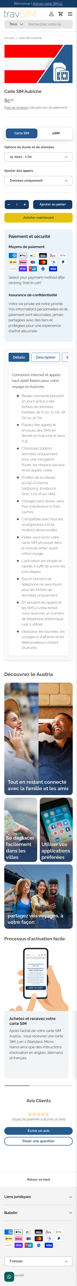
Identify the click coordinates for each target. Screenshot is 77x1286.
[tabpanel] (38, 510)
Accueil (9, 38)
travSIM (19, 1275)
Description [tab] (45, 357)
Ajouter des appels (18, 171)
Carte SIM (21, 133)
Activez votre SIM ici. (48, 4)
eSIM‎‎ (56, 133)
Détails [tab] (19, 357)
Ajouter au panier (53, 204)
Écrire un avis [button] (39, 1131)
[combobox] (38, 24)
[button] (60, 14)
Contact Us (9, 1277)
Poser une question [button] (38, 1141)
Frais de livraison (16, 107)
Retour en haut (38, 1179)
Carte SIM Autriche (30, 38)
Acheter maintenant (38, 218)
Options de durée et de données (29, 147)
